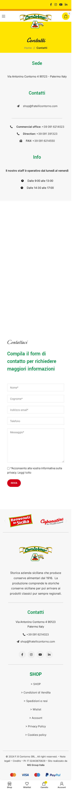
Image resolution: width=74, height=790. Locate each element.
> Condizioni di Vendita (35, 691)
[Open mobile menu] (3, 16)
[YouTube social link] (61, 4)
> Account (35, 717)
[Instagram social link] (55, 4)
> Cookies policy (35, 734)
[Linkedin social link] (66, 4)
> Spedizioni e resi (36, 700)
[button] (5, 520)
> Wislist (35, 708)
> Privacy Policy (36, 725)
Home (28, 48)
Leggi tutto (24, 472)
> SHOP (36, 683)
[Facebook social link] (51, 4)
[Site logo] (36, 21)
